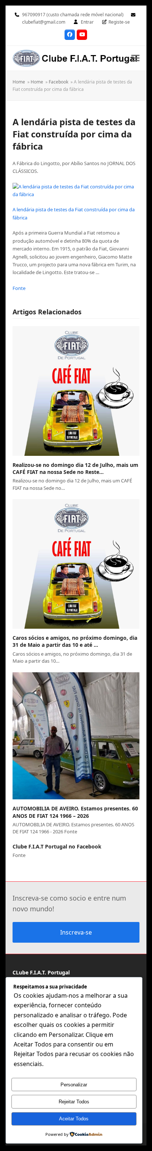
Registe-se (119, 22)
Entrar (87, 22)
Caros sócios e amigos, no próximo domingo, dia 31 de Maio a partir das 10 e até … (75, 641)
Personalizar (74, 1084)
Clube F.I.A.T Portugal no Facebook (57, 846)
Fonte (19, 288)
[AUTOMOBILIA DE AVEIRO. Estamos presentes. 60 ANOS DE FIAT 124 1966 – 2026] (76, 736)
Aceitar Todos (74, 1118)
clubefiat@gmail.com (43, 22)
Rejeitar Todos (74, 1101)
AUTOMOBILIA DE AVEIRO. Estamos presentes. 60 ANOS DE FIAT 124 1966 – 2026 (75, 812)
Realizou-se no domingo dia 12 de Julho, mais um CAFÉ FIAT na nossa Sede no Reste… (75, 468)
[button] (135, 58)
